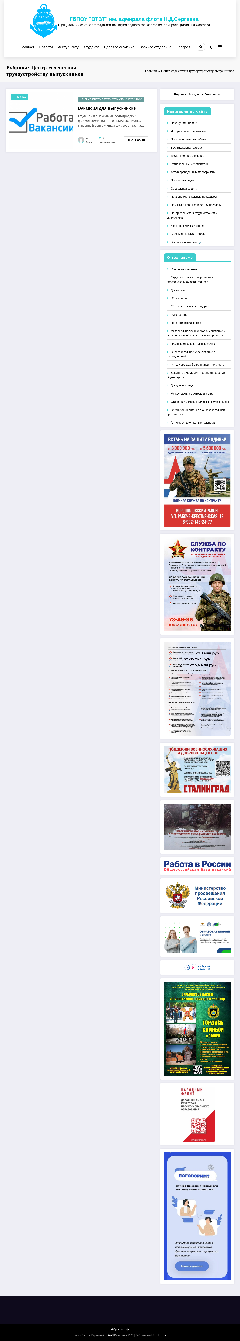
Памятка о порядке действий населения (197, 205)
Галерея (183, 46)
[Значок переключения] (219, 47)
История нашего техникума (188, 131)
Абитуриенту (68, 46)
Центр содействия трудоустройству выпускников (111, 99)
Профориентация (182, 180)
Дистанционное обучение (187, 156)
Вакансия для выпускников (107, 108)
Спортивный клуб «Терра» (188, 234)
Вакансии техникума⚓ (186, 242)
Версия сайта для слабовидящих (197, 94)
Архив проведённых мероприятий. (193, 172)
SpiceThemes (158, 1335)
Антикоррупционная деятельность (193, 422)
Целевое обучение (119, 46)
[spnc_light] (211, 47)
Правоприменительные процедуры (194, 196)
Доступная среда (182, 385)
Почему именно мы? (184, 123)
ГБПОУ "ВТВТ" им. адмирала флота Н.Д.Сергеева (134, 18)
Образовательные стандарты (190, 306)
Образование (179, 298)
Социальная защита (184, 188)
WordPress (114, 1335)
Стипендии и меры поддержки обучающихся (200, 402)
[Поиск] (201, 47)
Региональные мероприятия (189, 164)
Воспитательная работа (186, 147)
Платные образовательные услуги (193, 344)
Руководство (179, 315)
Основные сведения (184, 269)
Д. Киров (89, 139)
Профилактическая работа (188, 139)
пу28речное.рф (119, 1329)
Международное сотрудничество (192, 393)
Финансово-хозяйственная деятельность (197, 364)
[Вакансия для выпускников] (41, 120)
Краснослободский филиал (188, 226)
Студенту (91, 46)
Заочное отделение (155, 46)
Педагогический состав (186, 323)
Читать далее (136, 139)
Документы (178, 290)
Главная (27, 46)
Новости (46, 46)
